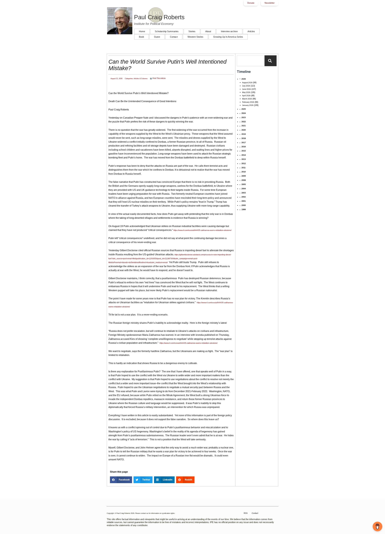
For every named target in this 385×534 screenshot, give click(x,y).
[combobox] (251, 60)
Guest (157, 36)
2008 (244, 180)
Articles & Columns (141, 78)
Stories (191, 31)
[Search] (271, 60)
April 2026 (246, 96)
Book (141, 36)
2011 (244, 168)
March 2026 (247, 99)
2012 (244, 163)
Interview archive (229, 31)
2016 (244, 147)
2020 (244, 130)
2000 (244, 205)
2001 (244, 201)
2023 (244, 117)
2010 (244, 172)
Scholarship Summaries (167, 31)
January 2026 (247, 105)
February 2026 (248, 102)
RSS (246, 513)
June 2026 (246, 89)
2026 (244, 79)
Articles (251, 31)
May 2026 (246, 92)
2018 (244, 138)
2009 (244, 176)
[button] (121, 479)
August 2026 (247, 83)
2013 (244, 159)
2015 (244, 151)
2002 (244, 197)
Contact (174, 36)
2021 (244, 126)
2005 (244, 184)
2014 (244, 155)
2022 (244, 122)
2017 (244, 143)
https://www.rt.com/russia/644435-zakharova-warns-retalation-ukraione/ (202, 230)
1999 (244, 209)
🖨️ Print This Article (158, 78)
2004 (244, 189)
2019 (244, 134)
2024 (244, 113)
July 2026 (246, 86)
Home (142, 31)
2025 (244, 109)
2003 (244, 193)
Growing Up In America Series (228, 36)
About (208, 31)
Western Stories (195, 36)
